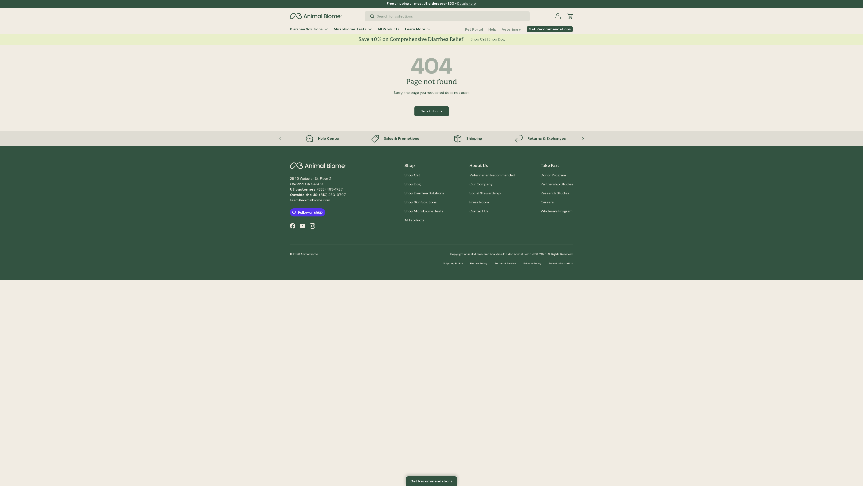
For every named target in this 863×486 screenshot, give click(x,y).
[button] (570, 16)
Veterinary (511, 29)
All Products (389, 29)
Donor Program (553, 175)
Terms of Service (505, 263)
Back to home (432, 111)
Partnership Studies (557, 184)
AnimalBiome (309, 254)
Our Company (481, 184)
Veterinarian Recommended (492, 175)
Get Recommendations (431, 481)
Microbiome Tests (350, 29)
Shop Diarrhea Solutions (424, 193)
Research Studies (555, 193)
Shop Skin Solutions (421, 202)
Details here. (466, 4)
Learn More (415, 29)
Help (492, 29)
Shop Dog (497, 39)
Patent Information (561, 263)
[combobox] (447, 16)
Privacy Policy (532, 263)
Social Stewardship (485, 193)
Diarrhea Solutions (306, 29)
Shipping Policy (453, 263)
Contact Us (478, 211)
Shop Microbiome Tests (424, 211)
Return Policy (478, 263)
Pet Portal (474, 29)
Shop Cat (478, 39)
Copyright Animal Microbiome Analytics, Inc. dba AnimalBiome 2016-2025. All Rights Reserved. (511, 254)
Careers (547, 202)
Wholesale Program (556, 211)
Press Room (479, 202)
